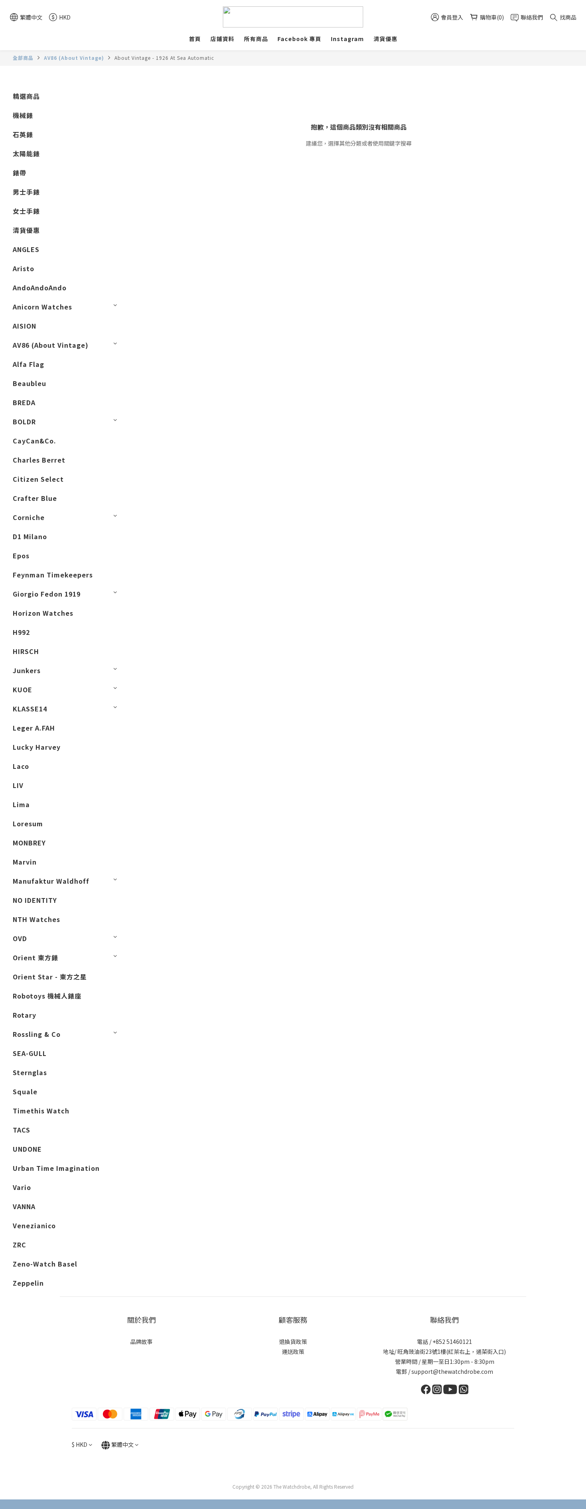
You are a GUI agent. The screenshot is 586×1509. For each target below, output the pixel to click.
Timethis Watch (41, 1110)
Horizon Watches (43, 613)
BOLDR (24, 421)
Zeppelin (28, 1283)
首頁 (195, 39)
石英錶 (23, 134)
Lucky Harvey (37, 747)
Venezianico (34, 1225)
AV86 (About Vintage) (74, 57)
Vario (22, 1187)
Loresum (28, 823)
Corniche (29, 517)
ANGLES (26, 249)
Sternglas (30, 1072)
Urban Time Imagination (56, 1168)
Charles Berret (39, 460)
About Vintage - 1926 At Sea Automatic (164, 57)
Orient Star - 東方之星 (50, 976)
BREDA (24, 402)
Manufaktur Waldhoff (51, 881)
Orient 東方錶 (35, 957)
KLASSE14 (30, 708)
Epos (21, 555)
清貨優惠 (385, 39)
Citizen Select (38, 479)
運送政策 (293, 1351)
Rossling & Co (37, 1034)
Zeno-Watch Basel (45, 1264)
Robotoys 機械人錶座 (47, 996)
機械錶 (23, 115)
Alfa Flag (28, 364)
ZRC (19, 1244)
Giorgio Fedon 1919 (47, 594)
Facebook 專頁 (299, 39)
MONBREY (29, 842)
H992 (21, 632)
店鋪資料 (222, 39)
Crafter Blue (35, 498)
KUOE (22, 689)
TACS (21, 1130)
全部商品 (23, 57)
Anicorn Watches (42, 306)
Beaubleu (29, 383)
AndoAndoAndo (40, 287)
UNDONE (27, 1149)
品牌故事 (141, 1341)
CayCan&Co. (34, 440)
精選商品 (26, 96)
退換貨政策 (293, 1341)
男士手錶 (26, 192)
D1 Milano (30, 536)
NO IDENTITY (35, 900)
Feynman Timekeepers (53, 574)
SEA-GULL (30, 1053)
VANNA (24, 1206)
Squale (25, 1091)
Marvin (25, 862)
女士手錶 (26, 211)
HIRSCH (26, 651)
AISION (24, 326)
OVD (20, 938)
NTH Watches (36, 919)
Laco (21, 766)
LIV (18, 785)
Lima (21, 804)
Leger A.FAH (34, 728)
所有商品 (256, 39)
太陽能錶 (26, 153)
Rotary (24, 1015)
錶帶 (19, 172)
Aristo (23, 268)
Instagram (347, 39)
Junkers (27, 670)
